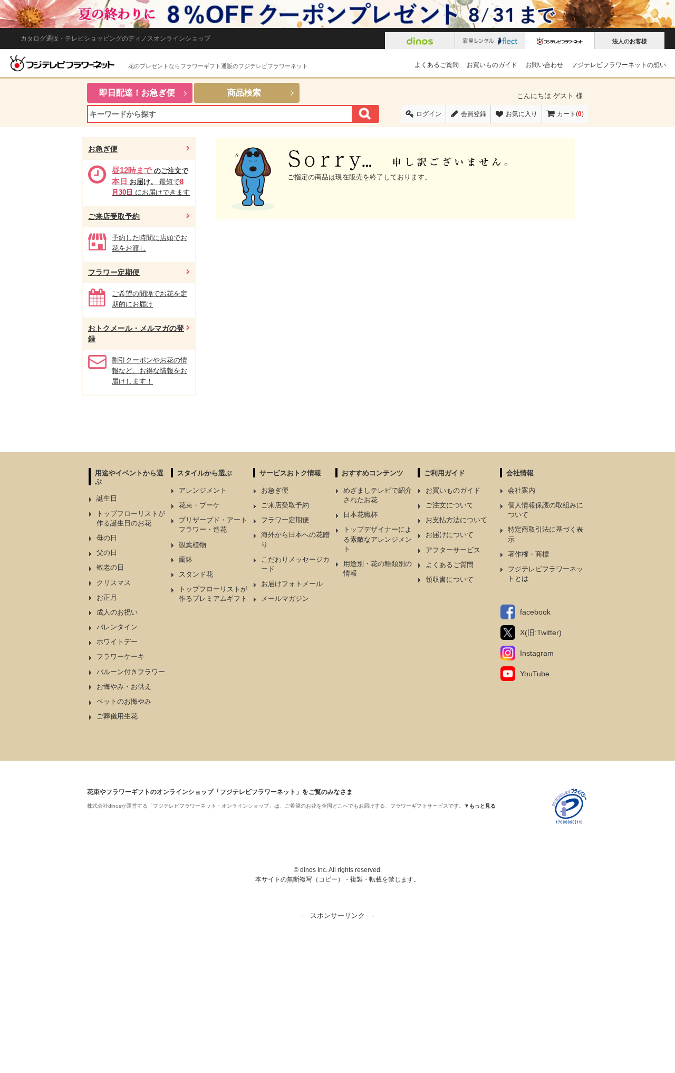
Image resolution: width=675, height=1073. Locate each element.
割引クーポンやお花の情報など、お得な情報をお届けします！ (149, 370)
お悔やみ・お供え (124, 687)
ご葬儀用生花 (117, 716)
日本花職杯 (360, 515)
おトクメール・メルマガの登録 (136, 333)
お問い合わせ (544, 65)
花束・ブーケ (199, 505)
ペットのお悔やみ (124, 701)
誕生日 (107, 498)
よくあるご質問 (436, 65)
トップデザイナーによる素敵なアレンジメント (377, 538)
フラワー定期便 (114, 272)
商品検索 (244, 92)
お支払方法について (456, 520)
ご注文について (450, 505)
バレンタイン (117, 627)
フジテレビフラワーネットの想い (618, 65)
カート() (570, 114)
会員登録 (473, 114)
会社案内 (521, 490)
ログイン (428, 114)
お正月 (107, 597)
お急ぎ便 (103, 149)
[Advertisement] (337, 995)
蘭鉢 (185, 559)
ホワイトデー (117, 642)
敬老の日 (110, 567)
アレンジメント (203, 490)
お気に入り (521, 114)
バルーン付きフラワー (131, 672)
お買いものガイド (492, 65)
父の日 (107, 553)
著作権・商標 (528, 554)
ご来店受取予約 (114, 216)
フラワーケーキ (120, 656)
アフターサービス (453, 550)
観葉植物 (192, 545)
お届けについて (450, 535)
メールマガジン (285, 598)
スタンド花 (196, 574)
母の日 (107, 538)
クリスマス (114, 583)
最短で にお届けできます (151, 181)
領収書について (450, 579)
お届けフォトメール (292, 584)
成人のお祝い (117, 612)
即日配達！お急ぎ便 (137, 92)
